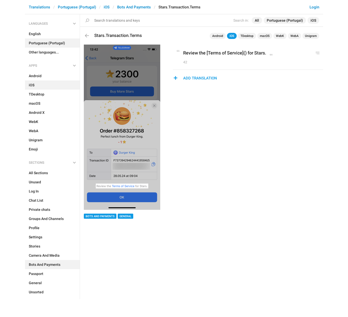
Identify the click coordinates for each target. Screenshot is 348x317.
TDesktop (246, 36)
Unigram (311, 36)
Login (314, 7)
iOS (107, 7)
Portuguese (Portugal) (77, 7)
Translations (39, 7)
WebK (280, 36)
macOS (265, 36)
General (125, 216)
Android (217, 36)
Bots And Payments (134, 7)
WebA (294, 36)
